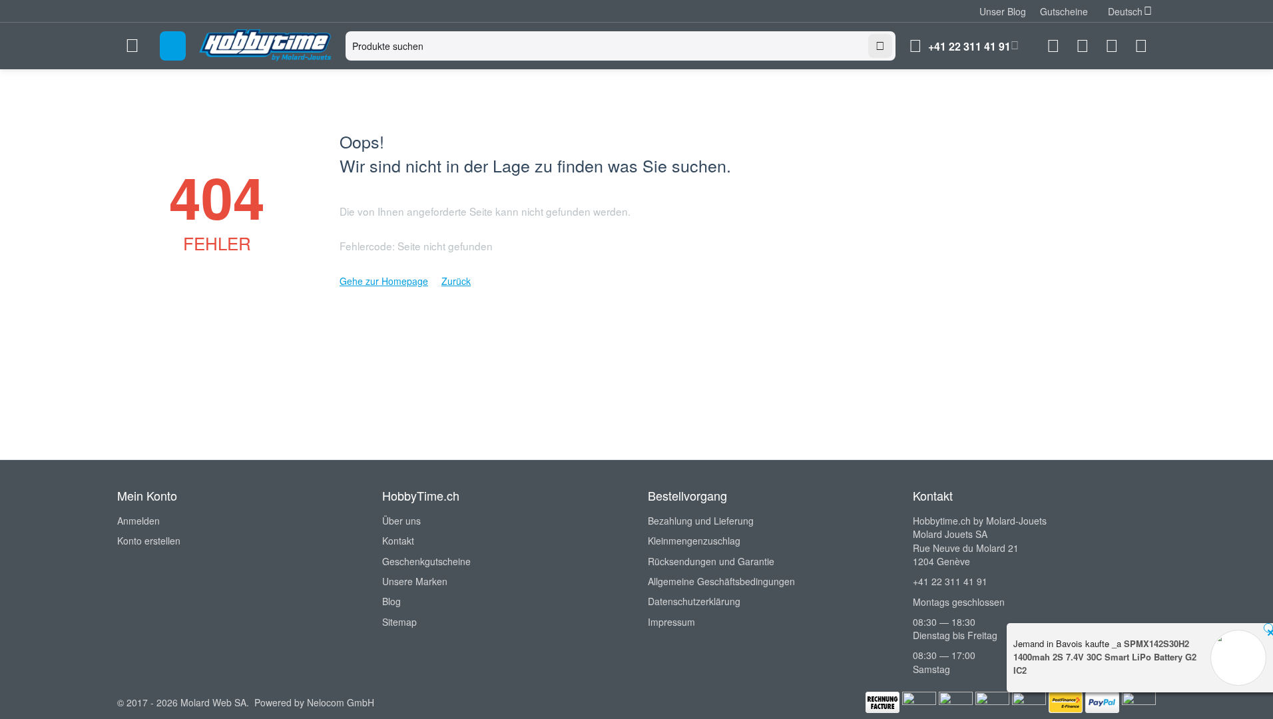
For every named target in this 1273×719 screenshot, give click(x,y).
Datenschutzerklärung (694, 601)
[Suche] (880, 46)
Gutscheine (1064, 11)
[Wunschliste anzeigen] (1082, 46)
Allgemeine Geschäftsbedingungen (721, 581)
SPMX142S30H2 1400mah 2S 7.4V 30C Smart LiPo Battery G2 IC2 (1104, 656)
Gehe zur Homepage (384, 281)
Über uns (401, 520)
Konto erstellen (148, 540)
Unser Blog (1002, 11)
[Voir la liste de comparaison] (1053, 46)
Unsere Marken (414, 581)
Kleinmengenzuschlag (694, 540)
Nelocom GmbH (340, 702)
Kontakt (398, 540)
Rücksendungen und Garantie (711, 561)
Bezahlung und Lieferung (701, 520)
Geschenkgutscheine (426, 561)
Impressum (671, 621)
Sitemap (399, 621)
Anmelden (138, 520)
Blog (391, 601)
